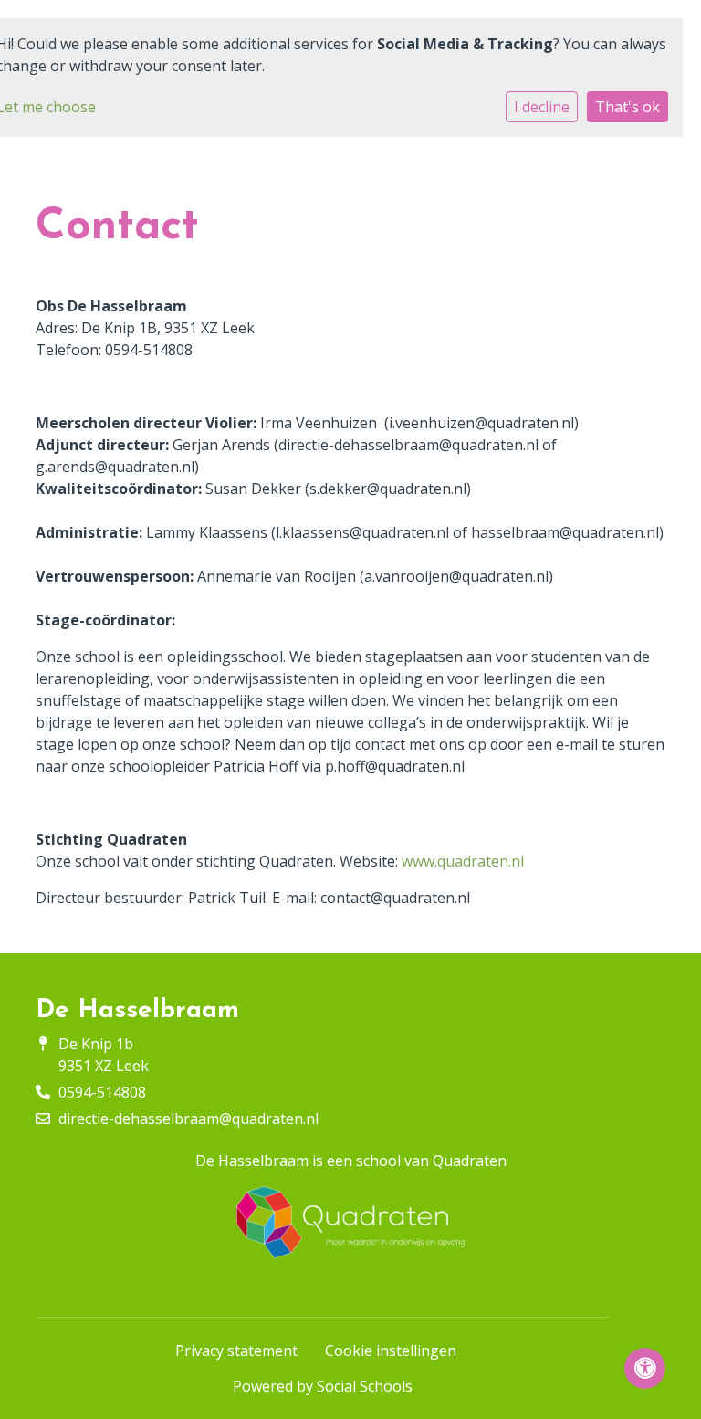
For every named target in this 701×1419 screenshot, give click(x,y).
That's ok (627, 107)
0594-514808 (102, 1092)
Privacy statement (236, 1350)
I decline (542, 107)
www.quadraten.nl (465, 861)
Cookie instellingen (390, 1350)
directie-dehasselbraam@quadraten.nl (188, 1119)
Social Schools (365, 1386)
